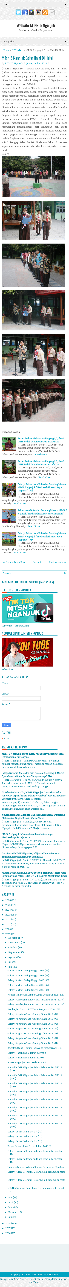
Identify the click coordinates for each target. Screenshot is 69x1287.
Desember (14, 937)
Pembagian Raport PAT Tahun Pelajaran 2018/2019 (34, 1009)
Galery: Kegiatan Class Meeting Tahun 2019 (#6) (32, 1019)
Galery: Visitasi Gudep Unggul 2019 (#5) (28, 970)
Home (6, 50)
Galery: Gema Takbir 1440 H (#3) (24, 1131)
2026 (8, 900)
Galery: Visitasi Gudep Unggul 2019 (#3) (28, 980)
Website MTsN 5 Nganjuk (36, 25)
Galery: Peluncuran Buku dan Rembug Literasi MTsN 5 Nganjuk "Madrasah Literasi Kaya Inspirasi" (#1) (42, 536)
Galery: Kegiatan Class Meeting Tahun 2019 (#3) (32, 1033)
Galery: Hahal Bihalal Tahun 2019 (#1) (26, 1057)
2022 (8, 919)
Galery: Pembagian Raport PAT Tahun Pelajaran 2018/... (36, 999)
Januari (12, 1217)
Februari (13, 1212)
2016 (8, 1233)
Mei (10, 1197)
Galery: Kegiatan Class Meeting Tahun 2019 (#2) (32, 1038)
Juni (10, 967)
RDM (6, 738)
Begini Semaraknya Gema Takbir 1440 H (29, 1146)
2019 (8, 934)
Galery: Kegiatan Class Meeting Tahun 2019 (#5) (32, 1023)
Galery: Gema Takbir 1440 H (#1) (24, 1141)
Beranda (37, 562)
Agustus (12, 957)
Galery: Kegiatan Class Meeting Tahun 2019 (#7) (32, 1014)
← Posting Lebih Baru (14, 562)
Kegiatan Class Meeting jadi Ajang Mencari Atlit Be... (34, 1048)
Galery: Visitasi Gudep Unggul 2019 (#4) (28, 975)
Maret (11, 1207)
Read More (41, 454)
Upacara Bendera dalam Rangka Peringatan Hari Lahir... (37, 1167)
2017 (8, 1228)
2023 (8, 914)
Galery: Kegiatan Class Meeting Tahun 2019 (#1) (32, 1043)
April (11, 1202)
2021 (8, 924)
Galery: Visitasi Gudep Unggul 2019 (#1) (28, 990)
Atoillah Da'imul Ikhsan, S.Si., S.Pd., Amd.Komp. (31, 1279)
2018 (8, 1223)
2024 (8, 909)
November (14, 942)
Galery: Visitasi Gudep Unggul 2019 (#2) (28, 985)
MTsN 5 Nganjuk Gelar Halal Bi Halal (27, 58)
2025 (8, 905)
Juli (10, 962)
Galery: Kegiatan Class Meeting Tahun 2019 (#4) (32, 1028)
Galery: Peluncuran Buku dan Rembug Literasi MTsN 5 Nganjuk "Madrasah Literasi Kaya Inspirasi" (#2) (42, 487)
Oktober (13, 947)
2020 (8, 929)
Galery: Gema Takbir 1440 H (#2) (24, 1136)
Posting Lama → (57, 562)
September (14, 952)
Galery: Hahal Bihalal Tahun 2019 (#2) (27, 1053)
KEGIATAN (18, 50)
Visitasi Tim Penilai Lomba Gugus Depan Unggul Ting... (35, 994)
